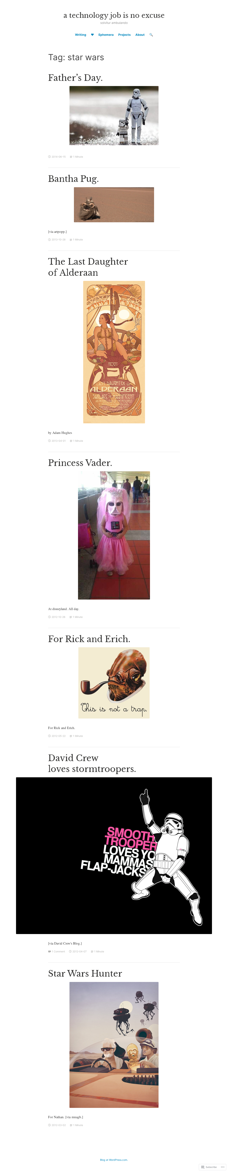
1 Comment (58, 951)
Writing (80, 35)
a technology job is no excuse (114, 15)
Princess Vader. (80, 463)
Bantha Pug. (73, 179)
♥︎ (92, 35)
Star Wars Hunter (85, 973)
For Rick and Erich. (89, 639)
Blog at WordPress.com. (114, 1159)
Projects (124, 35)
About (140, 35)
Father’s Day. (75, 78)
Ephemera (106, 35)
